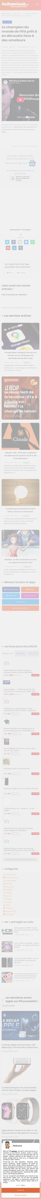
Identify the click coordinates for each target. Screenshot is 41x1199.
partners (14, 1151)
